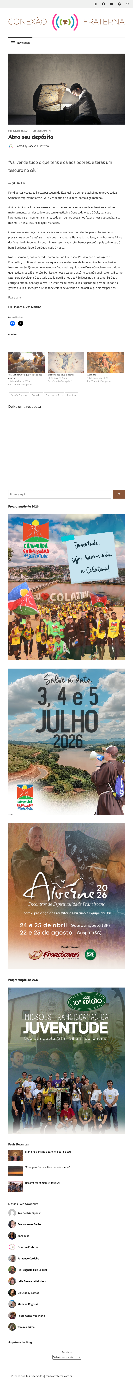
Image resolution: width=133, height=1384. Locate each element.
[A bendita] (105, 362)
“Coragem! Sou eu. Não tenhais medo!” (47, 1167)
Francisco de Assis (54, 395)
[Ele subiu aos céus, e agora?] (66, 362)
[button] (66, 587)
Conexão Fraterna (38, 146)
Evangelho (36, 395)
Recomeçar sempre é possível (42, 1183)
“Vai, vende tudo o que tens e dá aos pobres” (25, 376)
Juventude (71, 395)
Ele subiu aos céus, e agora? (61, 374)
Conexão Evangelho (42, 130)
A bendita (91, 374)
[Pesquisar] (119, 494)
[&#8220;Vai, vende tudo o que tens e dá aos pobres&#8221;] (26, 362)
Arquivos (66, 1352)
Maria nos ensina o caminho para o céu (48, 1152)
